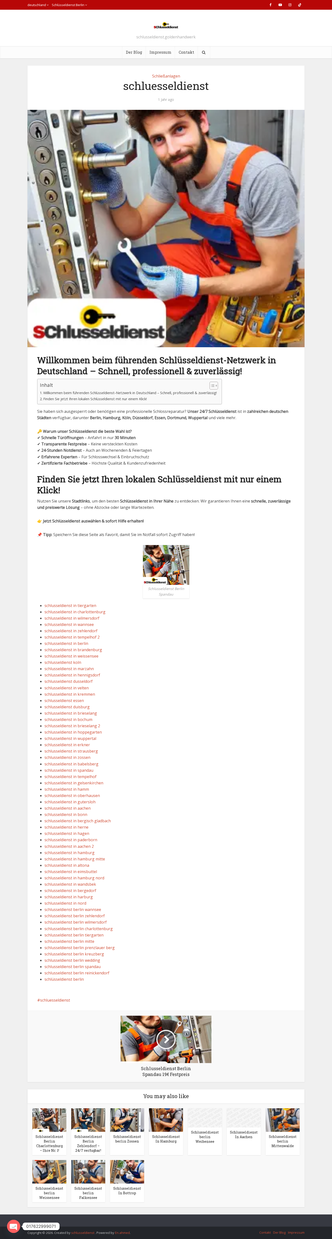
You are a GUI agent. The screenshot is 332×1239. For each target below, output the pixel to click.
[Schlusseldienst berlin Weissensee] (49, 1171)
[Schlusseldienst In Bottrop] (127, 1171)
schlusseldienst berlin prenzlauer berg (79, 947)
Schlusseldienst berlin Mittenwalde (283, 1141)
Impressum (160, 52)
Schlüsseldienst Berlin (68, 5)
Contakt (186, 52)
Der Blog (134, 52)
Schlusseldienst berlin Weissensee (49, 1193)
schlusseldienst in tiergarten (70, 605)
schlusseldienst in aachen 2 (69, 846)
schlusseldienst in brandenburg (73, 649)
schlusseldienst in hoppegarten (73, 732)
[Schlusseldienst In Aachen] (244, 1117)
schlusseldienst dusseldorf (68, 681)
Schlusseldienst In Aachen (244, 1134)
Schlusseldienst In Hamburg (166, 1139)
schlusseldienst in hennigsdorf (72, 675)
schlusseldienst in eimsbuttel (70, 871)
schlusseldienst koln (62, 662)
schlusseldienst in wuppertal (70, 738)
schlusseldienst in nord (65, 903)
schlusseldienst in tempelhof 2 (72, 637)
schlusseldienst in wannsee (69, 624)
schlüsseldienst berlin (64, 979)
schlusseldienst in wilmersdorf (71, 618)
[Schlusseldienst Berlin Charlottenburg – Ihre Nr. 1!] (49, 1119)
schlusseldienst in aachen (67, 808)
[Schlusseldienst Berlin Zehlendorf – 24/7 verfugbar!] (88, 1119)
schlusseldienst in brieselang (70, 713)
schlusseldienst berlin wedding (72, 960)
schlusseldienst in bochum (68, 719)
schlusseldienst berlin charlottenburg (78, 928)
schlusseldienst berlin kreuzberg (74, 954)
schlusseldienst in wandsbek (70, 884)
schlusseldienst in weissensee (71, 656)
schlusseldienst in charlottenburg (74, 612)
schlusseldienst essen (64, 700)
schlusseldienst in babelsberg (71, 764)
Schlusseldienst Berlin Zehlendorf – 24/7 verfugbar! (88, 1143)
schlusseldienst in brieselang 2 (72, 725)
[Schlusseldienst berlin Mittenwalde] (283, 1119)
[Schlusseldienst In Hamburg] (166, 1119)
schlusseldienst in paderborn (70, 839)
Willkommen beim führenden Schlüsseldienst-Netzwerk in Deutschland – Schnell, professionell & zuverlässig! (130, 392)
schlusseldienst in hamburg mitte (74, 859)
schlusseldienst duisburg (67, 707)
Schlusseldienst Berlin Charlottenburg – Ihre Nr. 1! (49, 1143)
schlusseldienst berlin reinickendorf (76, 973)
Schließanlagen (166, 76)
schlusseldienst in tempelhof (70, 776)
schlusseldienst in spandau (68, 770)
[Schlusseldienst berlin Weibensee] (205, 1117)
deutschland (36, 5)
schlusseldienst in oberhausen (72, 795)
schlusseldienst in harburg (68, 897)
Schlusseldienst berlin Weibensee (205, 1137)
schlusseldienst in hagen (66, 833)
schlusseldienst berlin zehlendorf (74, 915)
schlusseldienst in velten (66, 688)
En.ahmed (122, 1232)
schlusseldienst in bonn (65, 814)
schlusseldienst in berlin (66, 643)
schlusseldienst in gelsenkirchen (73, 783)
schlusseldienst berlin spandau (72, 966)
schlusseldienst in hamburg (69, 852)
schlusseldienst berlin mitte (69, 941)
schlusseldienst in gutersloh (70, 802)
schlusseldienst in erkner (67, 744)
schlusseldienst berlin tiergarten (74, 935)
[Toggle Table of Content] (211, 385)
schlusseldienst (83, 1232)
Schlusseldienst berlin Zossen (127, 1139)
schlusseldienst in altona (66, 865)
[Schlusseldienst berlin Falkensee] (88, 1171)
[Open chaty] (13, 1226)
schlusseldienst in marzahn (69, 668)
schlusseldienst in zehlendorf (70, 630)
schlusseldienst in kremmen (69, 694)
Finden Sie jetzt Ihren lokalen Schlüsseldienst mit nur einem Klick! (95, 399)
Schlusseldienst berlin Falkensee (88, 1193)
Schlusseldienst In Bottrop (127, 1190)
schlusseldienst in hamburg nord (74, 878)
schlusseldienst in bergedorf (70, 890)
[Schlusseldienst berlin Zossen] (127, 1119)
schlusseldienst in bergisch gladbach (77, 820)
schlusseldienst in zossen (67, 757)
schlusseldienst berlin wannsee (72, 909)
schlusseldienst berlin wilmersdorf (75, 922)
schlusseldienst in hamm (66, 789)
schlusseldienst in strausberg (71, 751)
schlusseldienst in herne (66, 827)
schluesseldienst (55, 1000)
